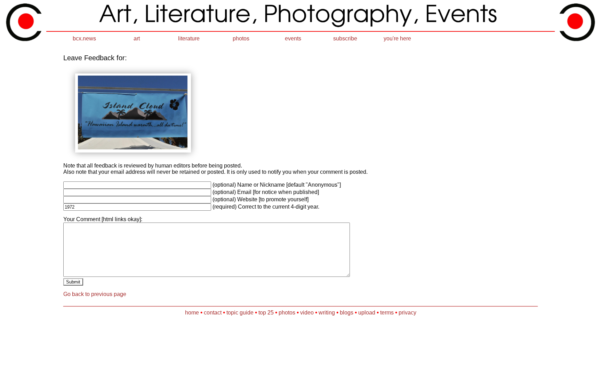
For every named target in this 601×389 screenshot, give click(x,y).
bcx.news (84, 38)
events (293, 38)
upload (366, 313)
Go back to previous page (94, 294)
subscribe (345, 38)
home (192, 313)
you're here (397, 38)
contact (213, 313)
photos (241, 38)
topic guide (240, 313)
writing (327, 313)
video (307, 313)
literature (189, 38)
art (137, 38)
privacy (407, 313)
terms (387, 313)
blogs (346, 313)
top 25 (266, 313)
